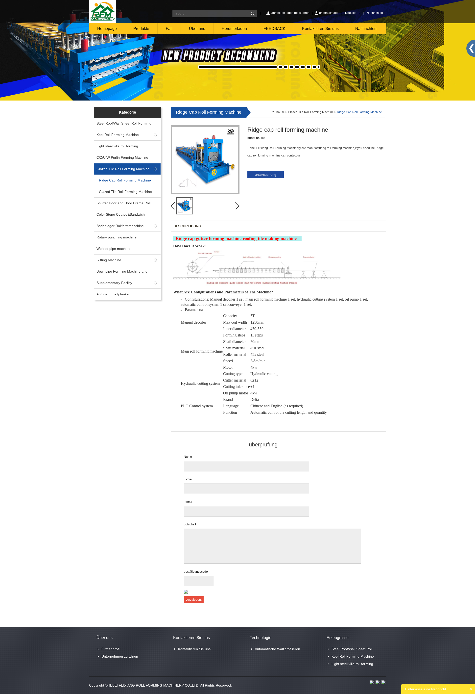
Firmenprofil (110, 649)
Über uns (197, 28)
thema (188, 502)
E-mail (188, 479)
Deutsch (350, 13)
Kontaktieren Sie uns (320, 28)
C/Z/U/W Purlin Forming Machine (122, 157)
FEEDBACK (274, 28)
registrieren (301, 13)
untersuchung (265, 175)
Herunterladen (234, 28)
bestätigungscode (196, 571)
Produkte (141, 28)
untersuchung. (328, 13)
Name (188, 457)
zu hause (278, 112)
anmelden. (278, 13)
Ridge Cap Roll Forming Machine (125, 180)
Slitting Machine (108, 260)
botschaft (190, 524)
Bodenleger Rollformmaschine (120, 226)
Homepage (107, 28)
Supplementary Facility (114, 283)
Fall (169, 28)
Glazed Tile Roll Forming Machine (122, 169)
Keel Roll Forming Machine (117, 135)
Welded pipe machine (113, 249)
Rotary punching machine (116, 237)
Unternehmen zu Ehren (119, 656)
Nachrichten (375, 13)
